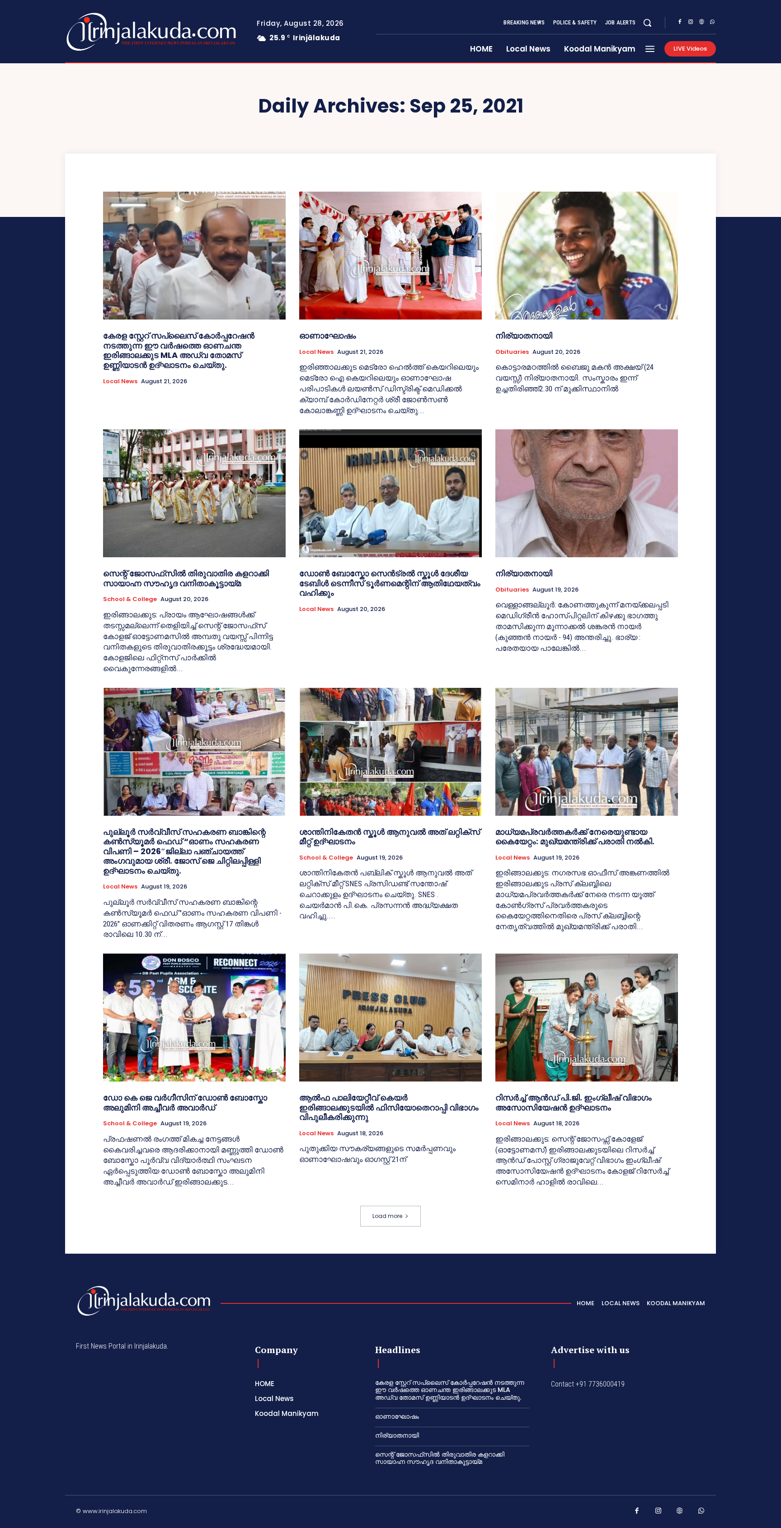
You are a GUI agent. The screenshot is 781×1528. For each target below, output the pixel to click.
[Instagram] (690, 23)
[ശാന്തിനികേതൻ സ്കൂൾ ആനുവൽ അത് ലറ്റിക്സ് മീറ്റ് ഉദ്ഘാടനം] (390, 752)
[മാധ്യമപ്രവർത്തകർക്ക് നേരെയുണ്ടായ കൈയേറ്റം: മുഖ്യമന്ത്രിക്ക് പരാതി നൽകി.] (586, 752)
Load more (387, 1216)
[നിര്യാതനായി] (586, 256)
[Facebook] (679, 23)
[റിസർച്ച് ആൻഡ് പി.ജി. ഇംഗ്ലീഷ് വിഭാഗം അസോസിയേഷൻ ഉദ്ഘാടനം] (586, 1017)
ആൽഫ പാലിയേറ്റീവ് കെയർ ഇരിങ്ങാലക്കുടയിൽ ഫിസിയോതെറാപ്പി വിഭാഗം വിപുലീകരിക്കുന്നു (389, 1107)
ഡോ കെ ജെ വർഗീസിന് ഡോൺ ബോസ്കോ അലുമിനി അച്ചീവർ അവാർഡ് (185, 1102)
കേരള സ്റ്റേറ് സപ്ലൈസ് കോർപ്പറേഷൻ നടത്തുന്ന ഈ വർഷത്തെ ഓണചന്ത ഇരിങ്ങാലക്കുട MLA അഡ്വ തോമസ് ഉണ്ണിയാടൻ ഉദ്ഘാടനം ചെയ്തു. (178, 350)
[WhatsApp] (712, 23)
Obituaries (512, 352)
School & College (130, 599)
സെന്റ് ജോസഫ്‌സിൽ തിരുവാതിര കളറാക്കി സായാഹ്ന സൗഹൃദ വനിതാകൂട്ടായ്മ (186, 578)
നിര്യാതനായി (523, 335)
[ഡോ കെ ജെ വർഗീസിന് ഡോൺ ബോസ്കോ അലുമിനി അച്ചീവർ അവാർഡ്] (194, 1017)
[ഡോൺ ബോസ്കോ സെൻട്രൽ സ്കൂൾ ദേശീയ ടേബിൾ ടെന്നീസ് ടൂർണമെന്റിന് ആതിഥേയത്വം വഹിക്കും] (390, 493)
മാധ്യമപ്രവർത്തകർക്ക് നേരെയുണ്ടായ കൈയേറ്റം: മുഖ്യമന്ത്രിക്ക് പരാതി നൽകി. (574, 836)
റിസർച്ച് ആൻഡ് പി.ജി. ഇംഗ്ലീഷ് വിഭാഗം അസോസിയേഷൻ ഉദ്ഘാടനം (573, 1102)
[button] (647, 22)
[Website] (701, 23)
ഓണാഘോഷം (327, 335)
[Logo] (115, 32)
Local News (120, 381)
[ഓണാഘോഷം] (390, 256)
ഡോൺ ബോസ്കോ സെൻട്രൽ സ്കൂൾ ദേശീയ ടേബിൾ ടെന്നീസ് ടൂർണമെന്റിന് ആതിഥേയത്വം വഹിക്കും (389, 583)
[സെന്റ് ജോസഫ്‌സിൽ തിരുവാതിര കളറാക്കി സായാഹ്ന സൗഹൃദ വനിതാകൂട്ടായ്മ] (194, 493)
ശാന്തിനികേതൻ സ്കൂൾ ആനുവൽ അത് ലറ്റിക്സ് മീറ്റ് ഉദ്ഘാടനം (389, 836)
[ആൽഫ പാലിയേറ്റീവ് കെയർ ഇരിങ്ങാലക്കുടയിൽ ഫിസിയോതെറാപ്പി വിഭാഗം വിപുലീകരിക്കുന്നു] (390, 1017)
